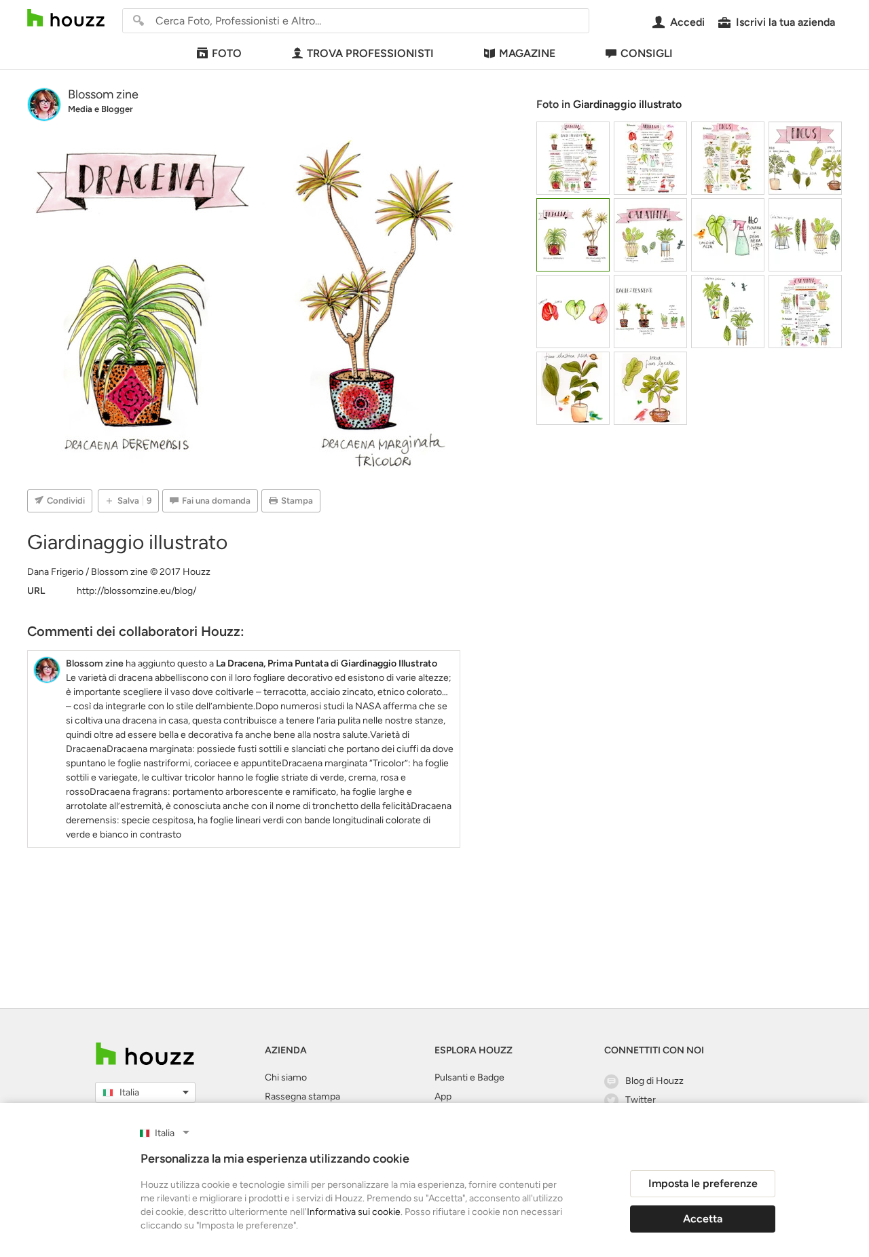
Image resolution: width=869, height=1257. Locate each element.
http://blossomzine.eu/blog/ (136, 591)
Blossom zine (103, 94)
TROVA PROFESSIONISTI (370, 53)
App (442, 1096)
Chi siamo (286, 1077)
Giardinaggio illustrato (627, 104)
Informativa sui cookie (354, 1212)
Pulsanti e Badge (469, 1077)
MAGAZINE (527, 53)
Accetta (702, 1218)
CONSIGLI (647, 53)
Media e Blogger (100, 109)
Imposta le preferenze (703, 1183)
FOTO (227, 53)
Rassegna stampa (302, 1096)
